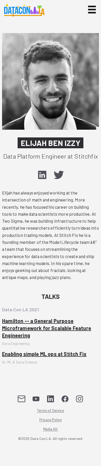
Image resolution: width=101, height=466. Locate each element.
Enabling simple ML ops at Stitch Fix (44, 354)
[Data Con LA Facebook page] (65, 399)
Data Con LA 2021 (20, 309)
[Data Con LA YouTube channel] (36, 399)
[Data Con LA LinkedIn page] (50, 399)
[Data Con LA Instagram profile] (79, 399)
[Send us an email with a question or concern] (21, 399)
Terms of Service (50, 410)
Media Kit (50, 429)
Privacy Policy (50, 420)
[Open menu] (92, 9)
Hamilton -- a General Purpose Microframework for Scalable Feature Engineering (46, 328)
